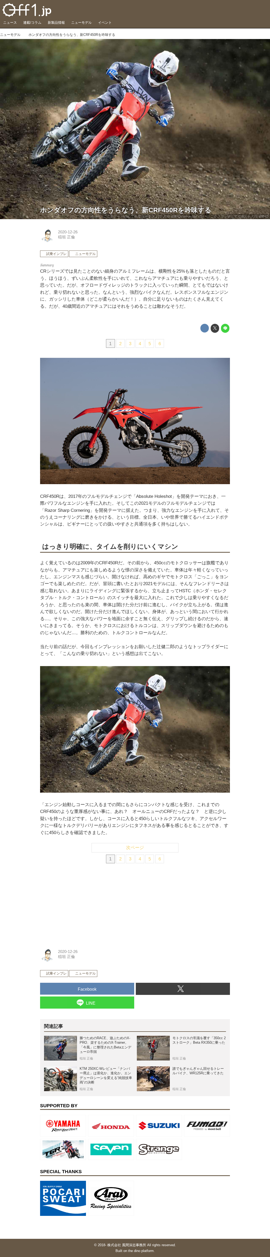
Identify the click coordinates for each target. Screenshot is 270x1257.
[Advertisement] (79, 904)
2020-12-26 (68, 232)
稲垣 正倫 (66, 237)
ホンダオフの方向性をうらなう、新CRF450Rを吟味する (125, 210)
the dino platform (141, 1251)
